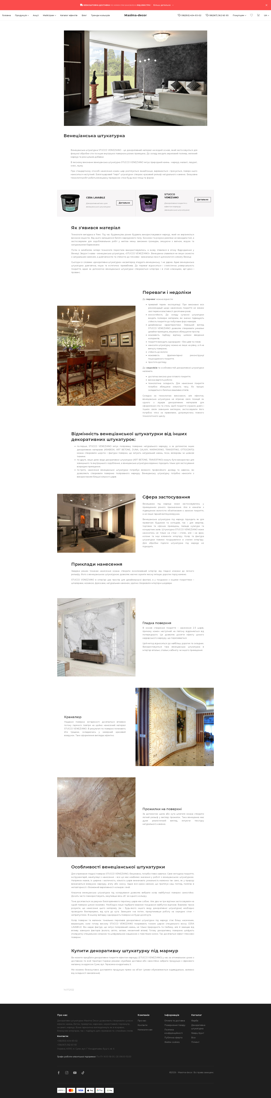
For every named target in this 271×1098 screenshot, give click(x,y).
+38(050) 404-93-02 (190, 15)
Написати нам (145, 1029)
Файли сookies (172, 1042)
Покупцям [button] (239, 15)
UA (266, 15)
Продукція (21, 15)
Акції (36, 15)
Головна (6, 15)
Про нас (142, 1020)
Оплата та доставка (174, 1020)
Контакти (142, 1025)
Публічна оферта (173, 1037)
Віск (193, 1037)
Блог (84, 15)
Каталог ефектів (68, 15)
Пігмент (195, 1042)
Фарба (194, 1020)
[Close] (266, 5)
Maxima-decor (135, 15)
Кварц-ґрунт (197, 1033)
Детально (124, 203)
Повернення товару (174, 1025)
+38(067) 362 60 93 (218, 15)
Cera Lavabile (95, 197)
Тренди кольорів (100, 15)
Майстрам (48, 15)
